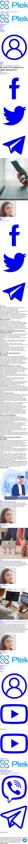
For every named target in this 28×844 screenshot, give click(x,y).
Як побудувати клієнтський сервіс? (8, 501)
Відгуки (2, 29)
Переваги (2, 25)
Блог (1, 27)
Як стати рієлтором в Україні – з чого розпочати (10, 561)
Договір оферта (3, 769)
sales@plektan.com (4, 832)
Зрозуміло (2, 843)
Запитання (2, 31)
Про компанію (3, 24)
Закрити (6, 843)
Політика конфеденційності (6, 770)
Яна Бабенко (3, 217)
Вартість (2, 26)
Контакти (2, 30)
